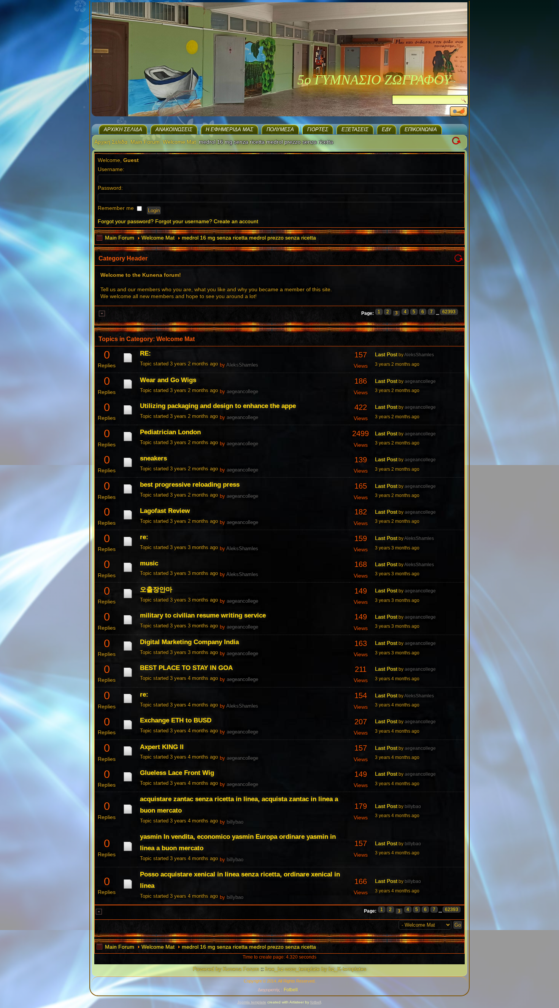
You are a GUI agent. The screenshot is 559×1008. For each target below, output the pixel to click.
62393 (449, 311)
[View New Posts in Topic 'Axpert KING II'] (128, 755)
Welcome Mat (179, 142)
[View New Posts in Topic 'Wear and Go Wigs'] (128, 389)
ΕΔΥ (386, 129)
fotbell (315, 1002)
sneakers (153, 458)
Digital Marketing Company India (189, 642)
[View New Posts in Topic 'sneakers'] (128, 467)
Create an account (236, 221)
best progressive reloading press (190, 484)
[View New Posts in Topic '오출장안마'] (128, 598)
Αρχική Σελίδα (123, 129)
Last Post (386, 354)
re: (144, 537)
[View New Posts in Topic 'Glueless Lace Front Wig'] (128, 781)
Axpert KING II (162, 747)
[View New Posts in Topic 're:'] (128, 546)
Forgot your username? (183, 221)
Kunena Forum (241, 969)
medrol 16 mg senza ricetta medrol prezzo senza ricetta (249, 238)
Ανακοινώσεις (174, 129)
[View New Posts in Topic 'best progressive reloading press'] (128, 494)
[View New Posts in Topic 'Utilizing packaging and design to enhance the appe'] (128, 414)
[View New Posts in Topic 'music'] (128, 572)
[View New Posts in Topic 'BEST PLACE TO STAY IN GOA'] (128, 677)
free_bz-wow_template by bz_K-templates (315, 969)
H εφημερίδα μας (229, 129)
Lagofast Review (165, 510)
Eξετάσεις (354, 129)
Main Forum (145, 142)
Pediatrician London (170, 432)
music (149, 563)
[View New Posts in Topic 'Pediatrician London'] (128, 441)
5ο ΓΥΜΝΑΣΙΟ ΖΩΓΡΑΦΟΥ (374, 79)
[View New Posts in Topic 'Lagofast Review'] (128, 519)
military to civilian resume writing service (203, 615)
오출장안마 (156, 589)
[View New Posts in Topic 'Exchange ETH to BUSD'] (128, 729)
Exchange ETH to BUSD (175, 720)
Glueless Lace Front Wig (177, 772)
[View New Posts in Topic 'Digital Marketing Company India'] (128, 651)
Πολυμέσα (280, 129)
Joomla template (251, 1002)
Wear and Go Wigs (168, 380)
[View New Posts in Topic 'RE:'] (128, 362)
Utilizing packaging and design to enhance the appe (218, 406)
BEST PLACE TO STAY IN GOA (186, 667)
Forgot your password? (126, 221)
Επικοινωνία (421, 129)
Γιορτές (317, 129)
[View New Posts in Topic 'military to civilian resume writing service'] (128, 624)
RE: (145, 353)
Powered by (207, 969)
